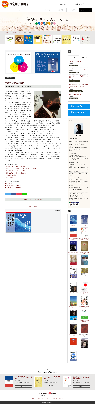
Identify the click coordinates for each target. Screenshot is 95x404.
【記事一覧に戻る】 (33, 206)
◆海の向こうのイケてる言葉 (13, 185)
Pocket (19, 194)
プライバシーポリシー (46, 398)
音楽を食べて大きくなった (17, 32)
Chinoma (35, 10)
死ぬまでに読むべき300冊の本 (75, 81)
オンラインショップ (85, 10)
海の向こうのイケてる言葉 (74, 72)
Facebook (14, 194)
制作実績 (47, 10)
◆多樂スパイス (9, 183)
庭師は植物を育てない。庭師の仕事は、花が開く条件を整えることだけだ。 (78, 86)
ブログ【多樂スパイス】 (74, 65)
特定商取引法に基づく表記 (58, 398)
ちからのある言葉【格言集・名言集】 (76, 91)
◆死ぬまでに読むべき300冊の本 (14, 187)
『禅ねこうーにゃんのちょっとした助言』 (16, 166)
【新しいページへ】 (28, 199)
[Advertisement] (47, 222)
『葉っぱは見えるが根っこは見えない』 (16, 173)
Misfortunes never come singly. (77, 69)
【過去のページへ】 (38, 199)
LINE (25, 194)
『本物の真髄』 (9, 177)
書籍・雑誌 (60, 10)
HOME (9, 10)
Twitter (8, 194)
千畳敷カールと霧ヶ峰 (75, 61)
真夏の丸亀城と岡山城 (75, 94)
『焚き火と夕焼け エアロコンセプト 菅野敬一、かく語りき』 (22, 168)
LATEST (73, 57)
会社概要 (73, 10)
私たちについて (22, 10)
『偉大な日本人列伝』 (11, 175)
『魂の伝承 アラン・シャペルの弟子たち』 (17, 171)
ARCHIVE (84, 57)
